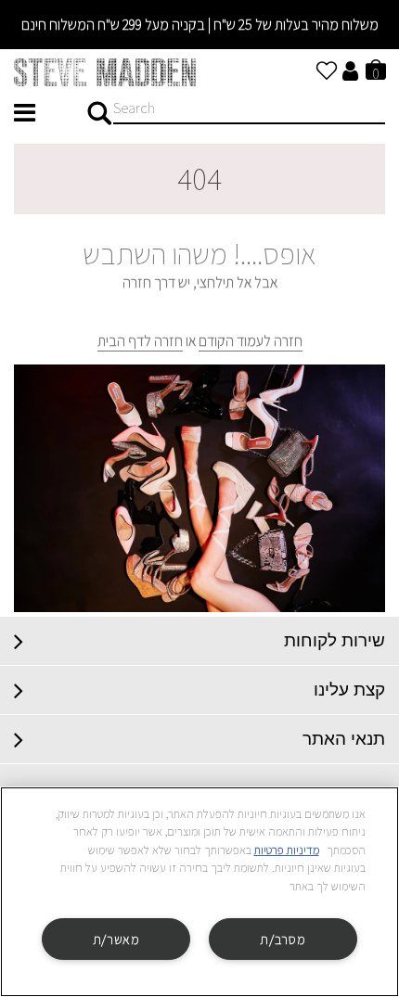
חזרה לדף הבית (140, 341)
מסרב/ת (282, 939)
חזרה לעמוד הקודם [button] (250, 341)
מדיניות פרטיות (286, 850)
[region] (199, 891)
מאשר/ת (116, 939)
